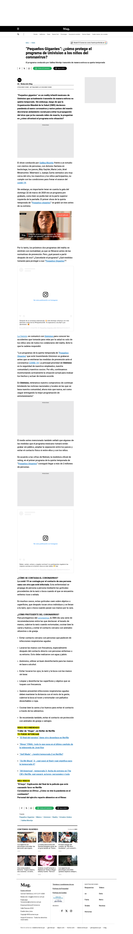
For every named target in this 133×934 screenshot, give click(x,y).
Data (101, 894)
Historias (88, 912)
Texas (48, 34)
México (39, 817)
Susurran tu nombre (74, 34)
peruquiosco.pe (95, 927)
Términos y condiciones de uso (63, 884)
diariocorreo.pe (82, 927)
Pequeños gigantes (26, 817)
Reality (55, 817)
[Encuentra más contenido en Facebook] (19, 68)
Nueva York (55, 34)
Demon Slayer (86, 34)
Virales (87, 906)
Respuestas (89, 888)
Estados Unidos (66, 817)
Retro (101, 900)
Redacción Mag (26, 84)
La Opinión (22, 336)
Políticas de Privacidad (60, 888)
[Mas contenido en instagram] (71, 911)
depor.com (60, 927)
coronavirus (43, 618)
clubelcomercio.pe (38, 927)
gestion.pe (51, 927)
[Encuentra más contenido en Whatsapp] (29, 68)
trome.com (71, 927)
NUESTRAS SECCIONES (91, 884)
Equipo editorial (26, 890)
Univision (47, 817)
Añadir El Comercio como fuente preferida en (89, 43)
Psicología (64, 34)
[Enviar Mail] (18, 84)
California (42, 34)
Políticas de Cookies (60, 893)
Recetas (102, 906)
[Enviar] (18, 34)
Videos (101, 888)
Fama (87, 900)
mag (104, 927)
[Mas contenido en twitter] (66, 911)
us (86, 894)
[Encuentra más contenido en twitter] (24, 68)
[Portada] (26, 889)
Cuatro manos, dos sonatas (100, 34)
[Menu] (19, 29)
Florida (35, 34)
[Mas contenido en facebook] (62, 911)
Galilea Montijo (27, 820)
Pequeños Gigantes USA (48, 328)
